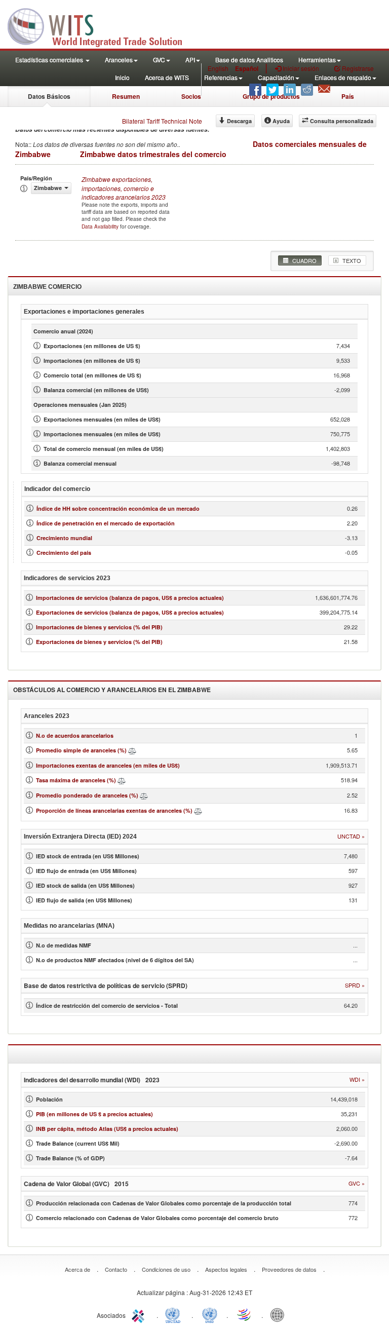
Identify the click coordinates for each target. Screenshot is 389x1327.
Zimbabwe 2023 (124, 188)
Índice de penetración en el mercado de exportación (105, 523)
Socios (191, 96)
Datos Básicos (49, 96)
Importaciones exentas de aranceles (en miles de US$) (108, 765)
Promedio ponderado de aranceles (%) (87, 795)
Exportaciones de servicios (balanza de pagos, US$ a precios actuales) (130, 612)
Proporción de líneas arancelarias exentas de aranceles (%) (114, 810)
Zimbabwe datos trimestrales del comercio (153, 154)
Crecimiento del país (63, 552)
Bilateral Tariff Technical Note (162, 121)
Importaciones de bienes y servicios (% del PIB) (99, 627)
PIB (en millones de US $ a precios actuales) (94, 1114)
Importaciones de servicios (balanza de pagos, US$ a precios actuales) (130, 597)
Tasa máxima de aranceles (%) (77, 780)
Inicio (122, 77)
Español (246, 68)
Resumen (126, 96)
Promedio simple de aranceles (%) (81, 750)
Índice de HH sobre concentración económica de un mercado (118, 508)
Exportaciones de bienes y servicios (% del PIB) (99, 642)
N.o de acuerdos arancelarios (74, 735)
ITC (140, 1314)
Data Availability (101, 226)
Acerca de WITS (167, 77)
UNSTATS (210, 1314)
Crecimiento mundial (64, 538)
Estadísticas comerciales (50, 59)
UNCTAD (175, 1314)
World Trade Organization (245, 1314)
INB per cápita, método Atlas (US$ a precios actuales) (107, 1128)
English (218, 68)
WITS (101, 25)
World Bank (279, 1314)
